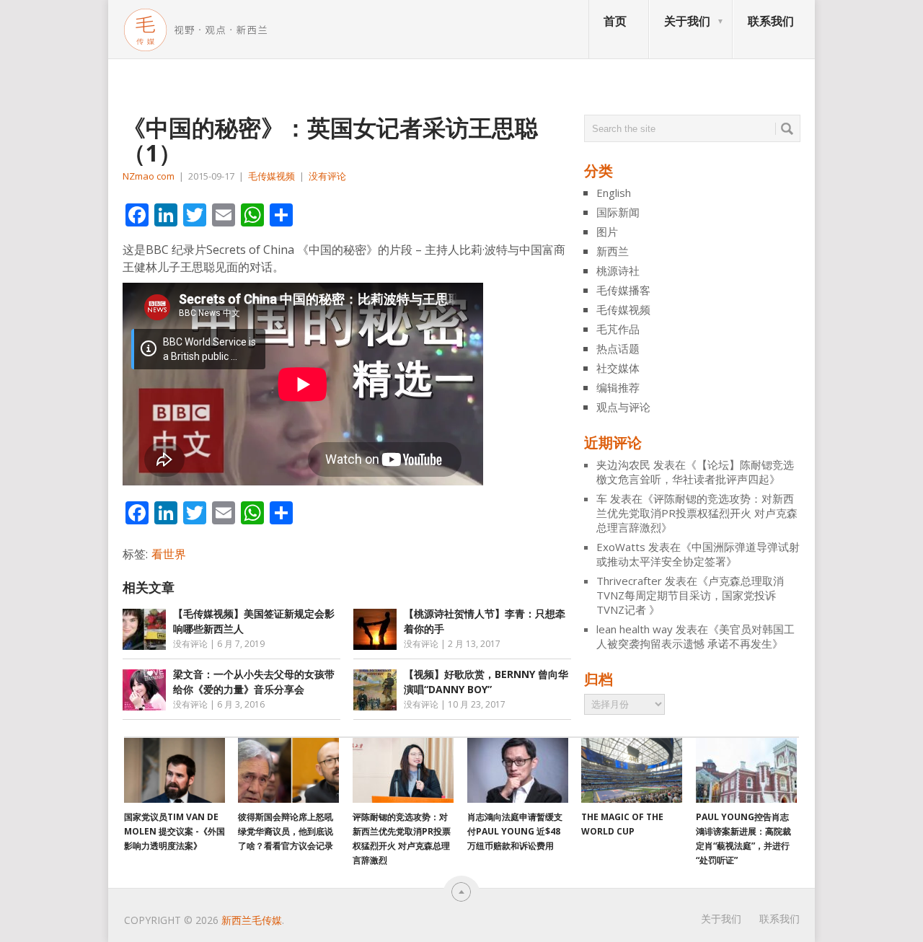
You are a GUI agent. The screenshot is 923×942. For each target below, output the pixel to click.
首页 (615, 21)
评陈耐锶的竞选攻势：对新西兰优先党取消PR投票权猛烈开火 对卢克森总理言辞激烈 (697, 512)
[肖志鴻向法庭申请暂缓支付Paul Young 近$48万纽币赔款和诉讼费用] (517, 770)
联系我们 (771, 21)
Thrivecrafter (629, 580)
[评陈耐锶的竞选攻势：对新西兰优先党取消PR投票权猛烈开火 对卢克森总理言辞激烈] (403, 770)
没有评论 (327, 176)
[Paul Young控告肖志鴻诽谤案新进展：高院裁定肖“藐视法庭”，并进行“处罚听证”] (746, 770)
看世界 (168, 554)
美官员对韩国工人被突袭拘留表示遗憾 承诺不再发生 (695, 636)
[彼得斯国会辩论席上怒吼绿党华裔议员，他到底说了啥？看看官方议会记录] (288, 770)
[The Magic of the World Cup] (631, 770)
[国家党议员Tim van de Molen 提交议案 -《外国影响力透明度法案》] (174, 770)
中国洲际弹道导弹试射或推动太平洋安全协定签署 (698, 554)
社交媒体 (618, 368)
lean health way (634, 629)
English (613, 192)
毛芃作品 (618, 329)
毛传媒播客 (623, 290)
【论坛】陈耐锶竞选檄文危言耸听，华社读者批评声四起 (695, 471)
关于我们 (687, 21)
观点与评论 (623, 407)
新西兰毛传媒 (251, 920)
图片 (607, 231)
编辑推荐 (618, 387)
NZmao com (149, 176)
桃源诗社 (618, 270)
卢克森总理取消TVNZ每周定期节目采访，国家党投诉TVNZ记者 (690, 595)
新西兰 (612, 251)
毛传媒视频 (271, 176)
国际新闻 (618, 212)
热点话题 (618, 348)
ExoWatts (620, 547)
